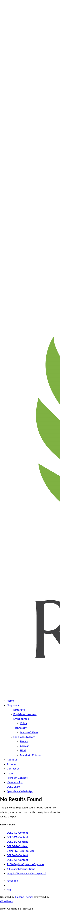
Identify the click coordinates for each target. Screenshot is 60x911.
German (24, 746)
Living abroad (21, 719)
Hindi (23, 750)
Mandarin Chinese (30, 755)
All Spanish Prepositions (21, 869)
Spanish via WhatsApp (20, 791)
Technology (19, 728)
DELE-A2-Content (17, 855)
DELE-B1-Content (17, 846)
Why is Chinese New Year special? (26, 873)
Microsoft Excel (29, 732)
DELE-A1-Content (17, 860)
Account (12, 764)
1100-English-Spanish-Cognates (25, 864)
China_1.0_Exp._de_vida (20, 851)
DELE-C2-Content (17, 832)
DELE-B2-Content (17, 841)
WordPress (6, 901)
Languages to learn (24, 737)
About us (12, 759)
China (23, 723)
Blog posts (13, 705)
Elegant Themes (24, 897)
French (24, 741)
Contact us (13, 768)
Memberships (14, 782)
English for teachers (24, 714)
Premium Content (17, 777)
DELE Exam (13, 786)
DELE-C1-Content (17, 837)
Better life (19, 710)
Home (10, 700)
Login (10, 773)
